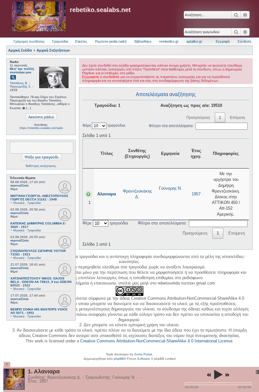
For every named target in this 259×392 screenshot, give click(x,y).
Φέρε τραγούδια (103, 125)
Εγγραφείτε (90, 77)
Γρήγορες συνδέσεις (29, 41)
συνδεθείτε (111, 77)
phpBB (119, 358)
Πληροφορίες (226, 153)
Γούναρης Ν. (170, 188)
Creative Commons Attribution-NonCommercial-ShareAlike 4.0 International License (156, 341)
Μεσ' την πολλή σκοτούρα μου (22, 70)
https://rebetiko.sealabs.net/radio (41, 128)
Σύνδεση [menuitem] (244, 41)
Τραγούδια (60, 41)
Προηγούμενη (198, 117)
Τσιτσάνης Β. (19, 83)
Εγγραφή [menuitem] (223, 41)
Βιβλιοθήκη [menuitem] (143, 41)
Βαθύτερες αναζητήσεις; (41, 166)
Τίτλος (106, 153)
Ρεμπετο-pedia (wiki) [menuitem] (111, 41)
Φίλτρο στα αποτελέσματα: (171, 126)
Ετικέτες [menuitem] (81, 41)
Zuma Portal (143, 354)
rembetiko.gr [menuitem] (168, 41)
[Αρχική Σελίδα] (39, 17)
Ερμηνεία (170, 153)
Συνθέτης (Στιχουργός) (137, 153)
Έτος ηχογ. (196, 153)
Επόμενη (237, 117)
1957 (196, 194)
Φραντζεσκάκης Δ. (137, 194)
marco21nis (19, 185)
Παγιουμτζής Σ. (20, 86)
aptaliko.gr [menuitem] (194, 41)
